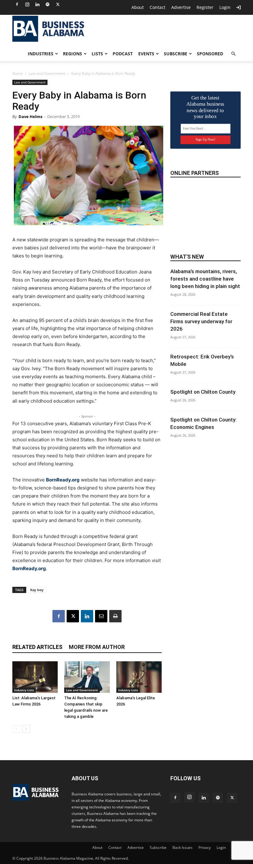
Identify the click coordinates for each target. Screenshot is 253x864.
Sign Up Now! (205, 139)
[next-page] (26, 729)
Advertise (181, 7)
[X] (57, 4)
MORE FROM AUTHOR (97, 647)
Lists (97, 54)
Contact (157, 7)
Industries (40, 54)
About (137, 7)
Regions (72, 54)
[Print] (115, 616)
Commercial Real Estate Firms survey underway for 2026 (201, 321)
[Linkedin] (37, 4)
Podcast (123, 54)
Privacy (204, 847)
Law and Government (47, 73)
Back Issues (182, 847)
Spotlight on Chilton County (202, 392)
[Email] (101, 616)
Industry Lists (24, 690)
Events (146, 54)
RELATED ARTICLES (37, 647)
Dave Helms (30, 116)
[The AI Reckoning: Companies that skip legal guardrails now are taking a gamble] (87, 676)
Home (17, 73)
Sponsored (210, 54)
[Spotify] (47, 4)
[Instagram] (27, 4)
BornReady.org (63, 480)
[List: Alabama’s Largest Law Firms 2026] (35, 676)
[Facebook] (17, 4)
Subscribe (175, 54)
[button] (233, 54)
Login (224, 7)
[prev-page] (16, 729)
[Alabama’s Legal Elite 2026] (139, 676)
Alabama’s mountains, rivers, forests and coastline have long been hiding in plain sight (205, 278)
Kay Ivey (37, 589)
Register (205, 7)
